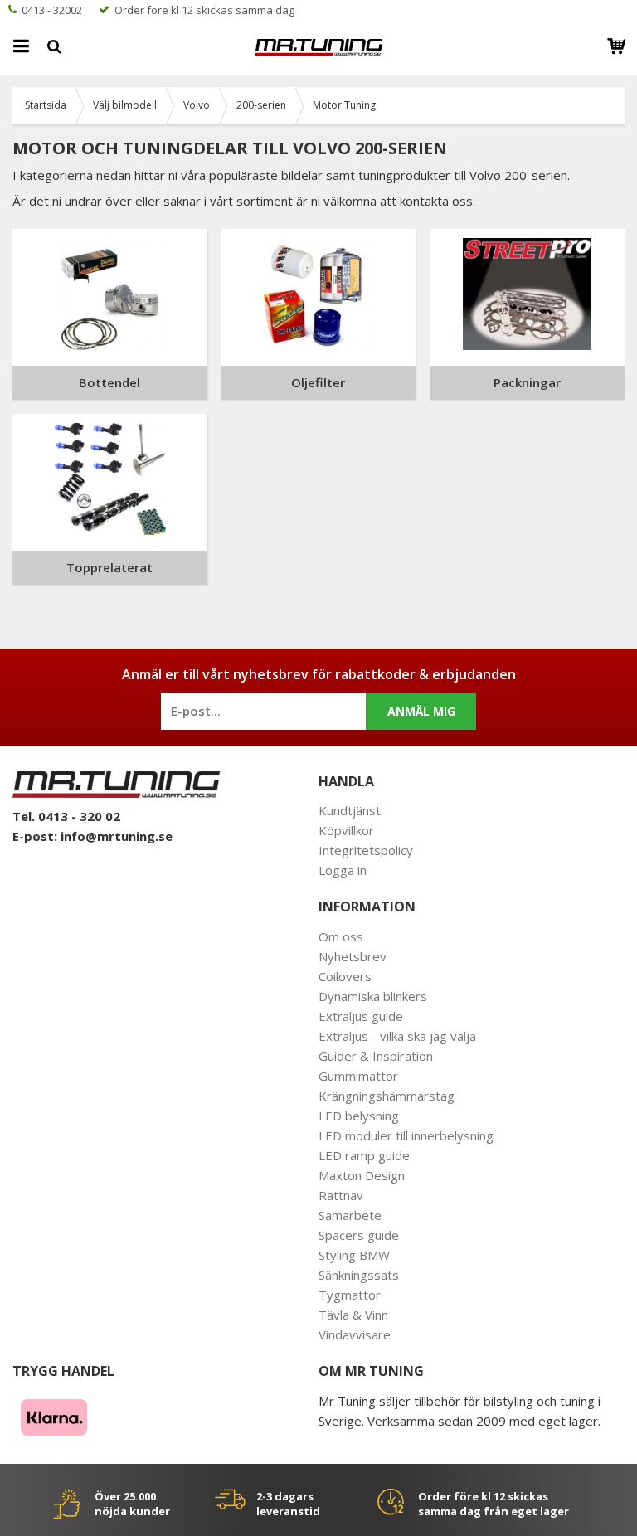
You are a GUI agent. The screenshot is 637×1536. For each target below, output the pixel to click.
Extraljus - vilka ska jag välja (397, 1036)
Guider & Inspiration (375, 1055)
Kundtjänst (349, 810)
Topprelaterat (109, 567)
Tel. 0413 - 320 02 (66, 816)
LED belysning (358, 1115)
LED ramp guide (364, 1155)
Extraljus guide (360, 1016)
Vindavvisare (354, 1334)
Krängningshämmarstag (386, 1095)
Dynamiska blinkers (372, 996)
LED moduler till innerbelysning (406, 1135)
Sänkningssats (358, 1274)
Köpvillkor (346, 830)
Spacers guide (358, 1235)
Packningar (527, 382)
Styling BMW (354, 1255)
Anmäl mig (421, 711)
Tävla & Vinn (353, 1314)
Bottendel (109, 382)
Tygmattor (349, 1294)
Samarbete (350, 1215)
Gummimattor (358, 1075)
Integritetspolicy (365, 850)
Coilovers (345, 976)
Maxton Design (361, 1175)
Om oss (340, 936)
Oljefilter (318, 382)
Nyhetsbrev (352, 956)
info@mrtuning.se (117, 836)
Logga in (342, 870)
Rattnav (340, 1195)
